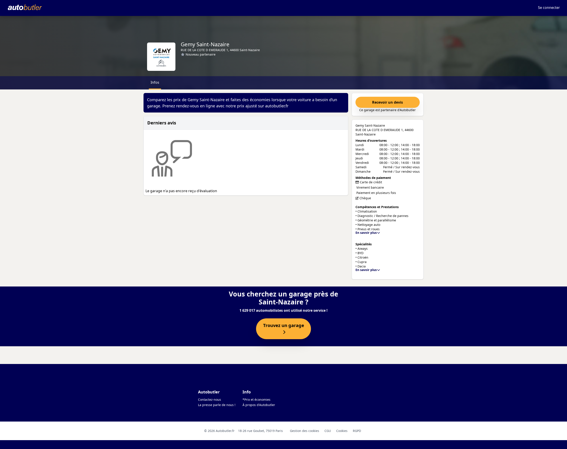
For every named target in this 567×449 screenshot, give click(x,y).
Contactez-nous (209, 399)
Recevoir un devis (387, 102)
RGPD (357, 431)
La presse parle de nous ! (216, 405)
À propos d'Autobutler (259, 405)
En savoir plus (366, 232)
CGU (327, 431)
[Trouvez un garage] (283, 332)
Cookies (342, 431)
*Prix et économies (256, 399)
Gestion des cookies (304, 431)
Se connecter (549, 7)
